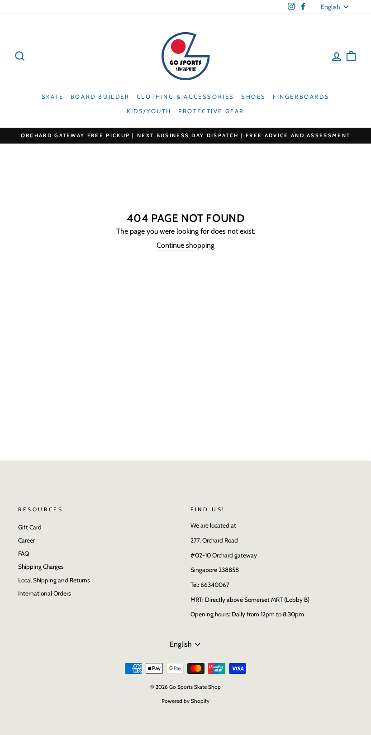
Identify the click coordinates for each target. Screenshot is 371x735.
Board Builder (100, 96)
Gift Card (30, 527)
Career (26, 540)
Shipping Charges (41, 566)
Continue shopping (185, 245)
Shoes (253, 96)
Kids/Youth (149, 111)
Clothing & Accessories (185, 96)
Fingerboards (301, 96)
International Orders (44, 593)
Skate (53, 96)
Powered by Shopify (185, 700)
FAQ (23, 553)
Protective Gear (211, 111)
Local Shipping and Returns (54, 580)
